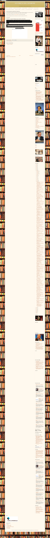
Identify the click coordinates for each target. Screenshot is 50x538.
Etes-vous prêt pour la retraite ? (29, 9)
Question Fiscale (37, 125)
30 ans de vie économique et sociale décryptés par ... (39, 190)
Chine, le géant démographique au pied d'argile (39, 217)
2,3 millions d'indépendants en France (40, 259)
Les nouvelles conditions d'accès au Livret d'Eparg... (39, 278)
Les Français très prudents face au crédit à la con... (39, 269)
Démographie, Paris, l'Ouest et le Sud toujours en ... (40, 301)
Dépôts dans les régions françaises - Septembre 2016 (39, 442)
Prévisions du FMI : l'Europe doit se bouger (39, 215)
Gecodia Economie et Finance (39, 122)
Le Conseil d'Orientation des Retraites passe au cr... (40, 234)
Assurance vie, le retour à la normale (41, 398)
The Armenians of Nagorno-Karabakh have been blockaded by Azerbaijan (39, 348)
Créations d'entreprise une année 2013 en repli (40, 237)
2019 (36, 165)
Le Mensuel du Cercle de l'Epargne (10, 526)
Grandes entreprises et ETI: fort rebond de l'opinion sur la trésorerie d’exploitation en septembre (39, 98)
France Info (37, 120)
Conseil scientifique (16, 14)
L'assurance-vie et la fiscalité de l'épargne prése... (39, 211)
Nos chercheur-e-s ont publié (38, 506)
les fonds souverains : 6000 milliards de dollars (39, 248)
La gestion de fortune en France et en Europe (39, 393)
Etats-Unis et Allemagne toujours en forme (39, 276)
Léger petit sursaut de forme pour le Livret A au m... (39, 220)
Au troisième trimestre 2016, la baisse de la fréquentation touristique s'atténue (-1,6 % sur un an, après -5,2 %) (40, 363)
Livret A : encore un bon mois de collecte (39, 403)
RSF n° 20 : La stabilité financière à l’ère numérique (39, 443)
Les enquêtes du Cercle (35, 9)
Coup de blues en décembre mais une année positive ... (40, 185)
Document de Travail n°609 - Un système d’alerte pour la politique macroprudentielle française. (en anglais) (40, 439)
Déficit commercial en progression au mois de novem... (40, 266)
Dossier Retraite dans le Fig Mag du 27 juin (39, 384)
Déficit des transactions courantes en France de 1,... (39, 242)
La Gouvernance (8, 528)
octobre (37, 172)
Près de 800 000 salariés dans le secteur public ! (39, 212)
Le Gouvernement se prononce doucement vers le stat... (39, 282)
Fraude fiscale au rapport (38, 194)
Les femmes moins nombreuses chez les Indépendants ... (39, 246)
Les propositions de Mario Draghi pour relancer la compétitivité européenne (39, 100)
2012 (36, 308)
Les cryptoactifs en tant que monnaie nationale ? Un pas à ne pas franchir (39, 455)
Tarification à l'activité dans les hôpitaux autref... (39, 275)
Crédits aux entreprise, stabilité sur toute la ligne (39, 250)
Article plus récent (8, 55)
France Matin (37, 121)
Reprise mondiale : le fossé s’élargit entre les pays (40, 457)
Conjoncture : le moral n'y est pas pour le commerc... (39, 205)
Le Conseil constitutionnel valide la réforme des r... (39, 235)
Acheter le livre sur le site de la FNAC (39, 32)
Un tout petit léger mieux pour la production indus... (39, 258)
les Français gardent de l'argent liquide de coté (39, 407)
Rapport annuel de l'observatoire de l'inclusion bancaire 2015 (39, 440)
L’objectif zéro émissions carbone (39, 456)
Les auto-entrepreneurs (38, 244)
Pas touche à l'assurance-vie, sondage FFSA (39, 420)
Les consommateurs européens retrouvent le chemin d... (39, 207)
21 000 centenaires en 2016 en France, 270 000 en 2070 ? (39, 364)
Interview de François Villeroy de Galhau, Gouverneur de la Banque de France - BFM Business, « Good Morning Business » (39, 437)
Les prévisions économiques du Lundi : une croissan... (40, 201)
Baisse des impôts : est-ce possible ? (39, 208)
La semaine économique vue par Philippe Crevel (39, 411)
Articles (37, 84)
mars (37, 179)
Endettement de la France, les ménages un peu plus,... (39, 218)
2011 (36, 309)
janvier (37, 181)
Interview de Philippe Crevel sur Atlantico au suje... (39, 184)
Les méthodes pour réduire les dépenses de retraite (39, 261)
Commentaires (37, 85)
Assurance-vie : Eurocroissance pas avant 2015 (39, 188)
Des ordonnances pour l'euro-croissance (39, 273)
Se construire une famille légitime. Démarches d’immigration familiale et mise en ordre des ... (39, 511)
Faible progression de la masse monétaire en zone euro (39, 187)
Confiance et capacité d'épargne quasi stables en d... (40, 284)
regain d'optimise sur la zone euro (39, 221)
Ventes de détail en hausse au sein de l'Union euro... (39, 272)
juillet (37, 175)
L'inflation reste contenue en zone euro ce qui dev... (39, 280)
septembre (38, 173)
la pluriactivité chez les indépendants (39, 247)
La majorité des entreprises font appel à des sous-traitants (39, 361)
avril (37, 178)
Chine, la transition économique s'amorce (39, 228)
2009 (36, 311)
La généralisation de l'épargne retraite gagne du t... (40, 265)
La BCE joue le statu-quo (38, 262)
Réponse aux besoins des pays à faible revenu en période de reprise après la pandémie (39, 454)
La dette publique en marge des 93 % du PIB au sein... (40, 214)
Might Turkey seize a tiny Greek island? (40, 346)
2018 (36, 166)
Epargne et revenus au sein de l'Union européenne (40, 193)
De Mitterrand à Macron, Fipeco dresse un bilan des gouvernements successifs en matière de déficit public (40, 96)
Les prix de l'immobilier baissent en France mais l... (39, 222)
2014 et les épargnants (38, 279)
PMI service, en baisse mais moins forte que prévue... (39, 287)
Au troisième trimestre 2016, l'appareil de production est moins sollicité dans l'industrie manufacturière (39, 368)
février (37, 180)
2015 (36, 169)
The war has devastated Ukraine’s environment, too (39, 345)
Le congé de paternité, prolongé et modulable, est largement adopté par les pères (39, 509)
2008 (36, 312)
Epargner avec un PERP (17, 9)
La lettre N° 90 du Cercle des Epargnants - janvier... (39, 304)
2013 (36, 307)
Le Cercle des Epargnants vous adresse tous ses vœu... (39, 305)
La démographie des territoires (39, 238)
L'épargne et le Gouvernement (39, 283)
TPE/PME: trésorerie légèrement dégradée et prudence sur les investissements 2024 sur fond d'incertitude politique (39, 92)
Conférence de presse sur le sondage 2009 (41, 389)
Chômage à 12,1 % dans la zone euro (40, 267)
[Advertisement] (20, 50)
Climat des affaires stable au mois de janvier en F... (39, 209)
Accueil (19, 55)
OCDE (36, 124)
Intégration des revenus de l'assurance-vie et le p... (38, 240)
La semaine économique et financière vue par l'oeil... (40, 203)
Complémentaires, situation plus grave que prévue (39, 416)
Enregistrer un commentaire (10, 44)
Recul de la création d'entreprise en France (39, 191)
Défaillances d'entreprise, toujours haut (39, 251)
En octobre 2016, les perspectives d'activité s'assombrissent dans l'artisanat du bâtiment (40, 366)
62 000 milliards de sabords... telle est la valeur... (40, 298)
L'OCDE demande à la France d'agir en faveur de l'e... (39, 182)
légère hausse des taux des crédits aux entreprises (40, 227)
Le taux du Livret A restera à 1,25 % (40, 239)
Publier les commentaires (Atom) (12, 56)
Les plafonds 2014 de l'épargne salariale (39, 200)
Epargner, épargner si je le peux (39, 290)
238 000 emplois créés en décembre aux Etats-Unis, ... (39, 270)
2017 (36, 167)
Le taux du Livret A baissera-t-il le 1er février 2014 (39, 293)
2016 (36, 168)
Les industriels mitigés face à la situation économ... (39, 255)
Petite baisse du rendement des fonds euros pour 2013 (39, 253)
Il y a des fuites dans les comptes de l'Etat (39, 231)
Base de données (8, 527)
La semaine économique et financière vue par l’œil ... (40, 296)
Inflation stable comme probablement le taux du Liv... (40, 243)
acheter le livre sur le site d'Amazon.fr (39, 33)
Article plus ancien (31, 55)
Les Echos (37, 123)
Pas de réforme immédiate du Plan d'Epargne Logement (39, 294)
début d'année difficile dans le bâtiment (39, 198)
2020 (36, 164)
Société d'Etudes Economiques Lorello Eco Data (39, 118)
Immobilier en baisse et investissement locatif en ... (39, 289)
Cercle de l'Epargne (38, 119)
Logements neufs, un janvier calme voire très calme (39, 197)
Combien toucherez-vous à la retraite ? (10, 9)
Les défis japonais (38, 297)
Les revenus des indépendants (39, 254)
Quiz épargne (23, 9)
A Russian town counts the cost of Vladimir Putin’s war (39, 343)
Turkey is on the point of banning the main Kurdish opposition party (39, 347)
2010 (36, 310)
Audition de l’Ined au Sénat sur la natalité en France (39, 507)
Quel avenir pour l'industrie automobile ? (39, 263)
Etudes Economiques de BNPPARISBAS (40, 126)
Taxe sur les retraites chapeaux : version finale (39, 424)
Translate (40, 447)
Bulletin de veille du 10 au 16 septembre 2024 (40, 94)
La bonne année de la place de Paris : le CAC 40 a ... (40, 302)
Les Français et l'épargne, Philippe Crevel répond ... (39, 286)
